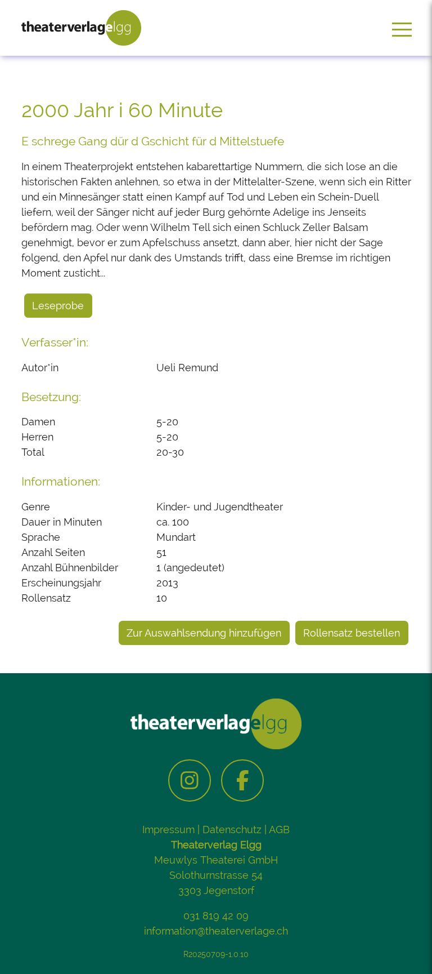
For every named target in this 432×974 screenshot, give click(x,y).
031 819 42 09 (216, 916)
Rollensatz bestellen (351, 633)
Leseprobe (58, 306)
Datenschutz (232, 829)
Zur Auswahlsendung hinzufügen (204, 633)
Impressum (168, 829)
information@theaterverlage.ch (216, 931)
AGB (279, 829)
